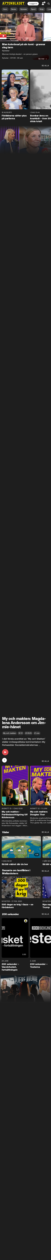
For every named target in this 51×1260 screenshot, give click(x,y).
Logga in (33, 3)
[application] (25, 27)
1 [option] (4, 760)
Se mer (41, 59)
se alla (45, 66)
